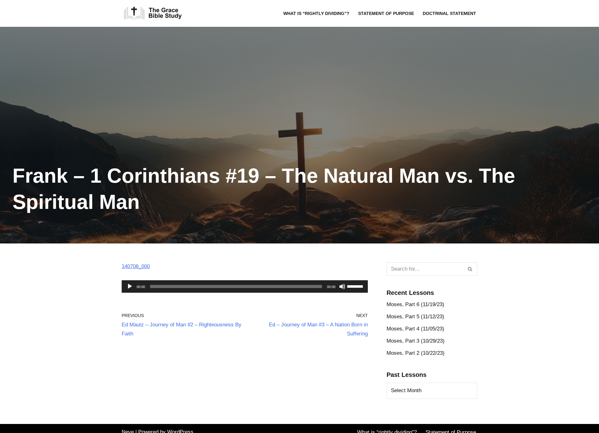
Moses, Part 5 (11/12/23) (415, 317)
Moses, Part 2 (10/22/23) (416, 353)
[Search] (470, 269)
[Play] (130, 286)
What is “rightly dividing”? (316, 13)
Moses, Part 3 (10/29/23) (416, 341)
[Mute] (342, 286)
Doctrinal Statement (449, 13)
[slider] (356, 285)
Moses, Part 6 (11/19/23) (415, 304)
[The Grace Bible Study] (153, 13)
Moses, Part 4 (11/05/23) (415, 329)
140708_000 (136, 266)
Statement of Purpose (386, 13)
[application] (245, 286)
